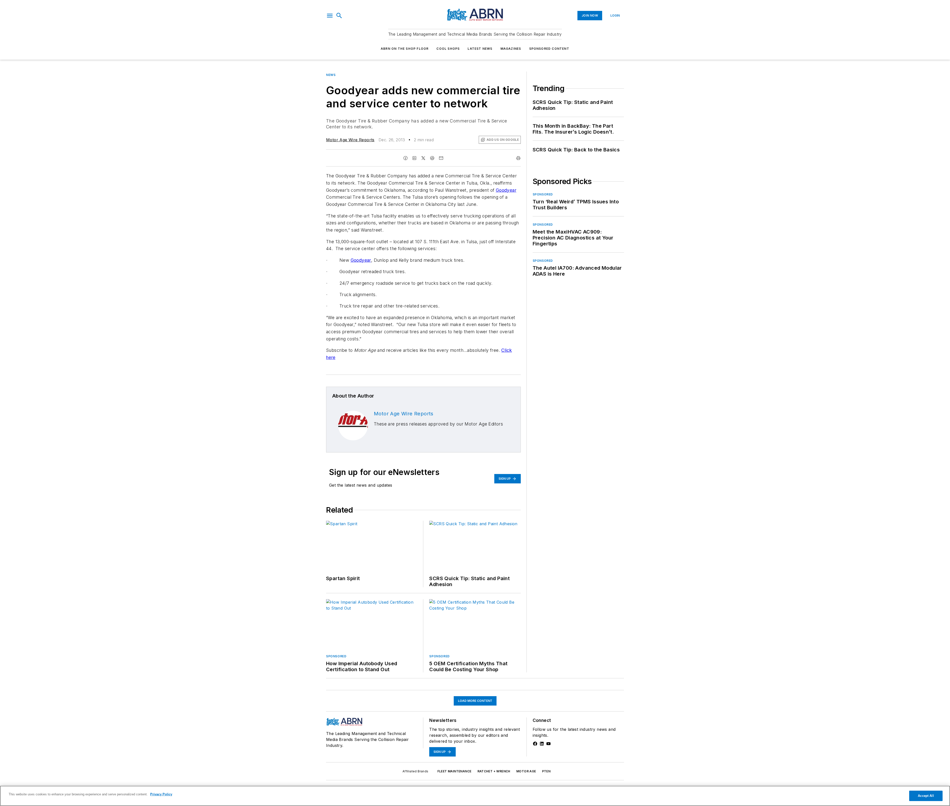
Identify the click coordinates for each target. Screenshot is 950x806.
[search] (339, 15)
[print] (518, 158)
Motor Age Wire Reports (350, 139)
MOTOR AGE (526, 771)
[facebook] (405, 158)
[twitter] (423, 158)
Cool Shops (448, 48)
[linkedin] (414, 158)
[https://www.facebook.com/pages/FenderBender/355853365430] (535, 743)
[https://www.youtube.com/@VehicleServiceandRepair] (548, 743)
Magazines (510, 48)
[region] (475, 796)
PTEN (546, 771)
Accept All (926, 796)
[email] (441, 158)
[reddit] (432, 158)
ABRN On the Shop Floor (404, 48)
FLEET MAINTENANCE (454, 771)
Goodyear (506, 190)
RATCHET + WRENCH (493, 771)
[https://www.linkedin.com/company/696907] (541, 743)
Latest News (480, 48)
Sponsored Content (549, 48)
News (330, 75)
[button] (329, 15)
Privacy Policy (161, 794)
